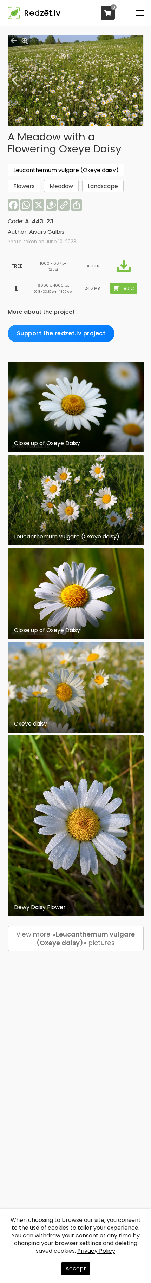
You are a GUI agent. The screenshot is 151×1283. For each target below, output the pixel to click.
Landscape (103, 186)
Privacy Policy (96, 1251)
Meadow (61, 186)
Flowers (24, 186)
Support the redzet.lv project (61, 333)
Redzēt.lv (42, 13)
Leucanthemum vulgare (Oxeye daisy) (66, 170)
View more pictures (75, 938)
